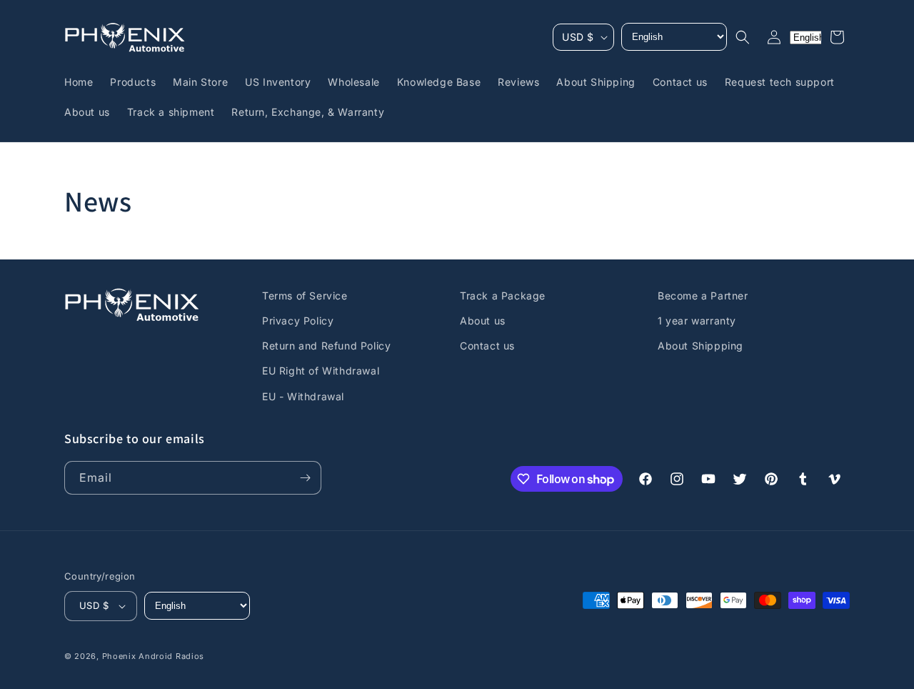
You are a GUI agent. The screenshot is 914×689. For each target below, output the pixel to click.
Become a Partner (703, 295)
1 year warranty (697, 320)
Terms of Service (305, 295)
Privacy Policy (297, 320)
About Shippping (700, 345)
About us (483, 320)
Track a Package (503, 295)
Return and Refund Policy (326, 345)
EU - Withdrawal (303, 396)
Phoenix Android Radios (153, 656)
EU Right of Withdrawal (320, 371)
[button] (742, 37)
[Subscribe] (305, 478)
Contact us (487, 345)
